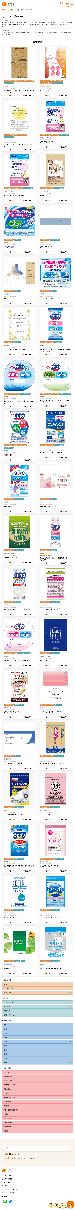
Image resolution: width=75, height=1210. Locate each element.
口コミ (12, 95)
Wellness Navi (44, 810)
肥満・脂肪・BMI (28, 81)
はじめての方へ (7, 1175)
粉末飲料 (17, 961)
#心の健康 (7, 1101)
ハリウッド (43, 707)
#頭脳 (6, 1131)
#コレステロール (23, 1158)
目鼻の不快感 (18, 81)
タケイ (41, 913)
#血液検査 (7, 1126)
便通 (42, 188)
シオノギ (42, 502)
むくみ (42, 81)
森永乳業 (42, 345)
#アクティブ (8, 1072)
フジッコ (42, 759)
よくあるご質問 (7, 1179)
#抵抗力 (6, 1106)
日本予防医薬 (7, 759)
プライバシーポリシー (9, 1192)
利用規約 (5, 1186)
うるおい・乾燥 (8, 134)
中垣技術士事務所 (8, 913)
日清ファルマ (7, 707)
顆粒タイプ (18, 239)
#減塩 (6, 1114)
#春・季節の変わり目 (11, 1110)
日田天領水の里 (8, 964)
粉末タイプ (18, 291)
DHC (41, 448)
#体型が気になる (9, 1097)
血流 (51, 83)
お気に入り (28, 95)
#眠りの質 (7, 1118)
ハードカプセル (8, 83)
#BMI (32, 1158)
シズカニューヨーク (9, 140)
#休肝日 (6, 1093)
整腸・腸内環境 (8, 81)
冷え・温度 (49, 81)
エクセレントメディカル (46, 137)
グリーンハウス (44, 191)
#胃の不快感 (8, 1122)
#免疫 (7, 1158)
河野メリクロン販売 (45, 86)
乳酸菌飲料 (58, 342)
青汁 (22, 961)
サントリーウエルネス (45, 656)
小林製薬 (6, 502)
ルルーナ (42, 242)
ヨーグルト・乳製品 (24, 393)
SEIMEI (6, 86)
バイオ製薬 (7, 294)
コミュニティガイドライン (10, 1189)
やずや (5, 810)
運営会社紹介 (6, 1196)
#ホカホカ (7, 1089)
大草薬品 (6, 242)
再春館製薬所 (7, 345)
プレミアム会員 (7, 1182)
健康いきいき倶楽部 (9, 553)
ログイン (68, 6)
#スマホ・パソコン (10, 1085)
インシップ (43, 605)
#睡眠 (13, 1158)
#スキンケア (8, 1080)
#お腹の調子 (8, 1076)
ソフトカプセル (55, 239)
